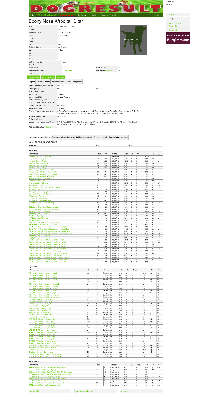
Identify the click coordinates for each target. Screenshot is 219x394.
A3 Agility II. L (46, 238)
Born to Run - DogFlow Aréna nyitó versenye (43, 227)
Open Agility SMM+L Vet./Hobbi (54, 383)
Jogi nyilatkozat (174, 30)
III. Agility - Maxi (46, 312)
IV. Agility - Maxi (50, 334)
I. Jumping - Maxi (46, 310)
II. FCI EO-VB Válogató (36, 332)
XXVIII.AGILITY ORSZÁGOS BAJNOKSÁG (43, 240)
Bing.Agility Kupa (34, 211)
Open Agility (48, 350)
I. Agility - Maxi (45, 306)
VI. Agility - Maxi (50, 343)
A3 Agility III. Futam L (65, 227)
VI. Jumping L (55, 297)
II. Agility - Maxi (46, 308)
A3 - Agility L (54, 224)
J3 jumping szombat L (49, 205)
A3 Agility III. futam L (60, 246)
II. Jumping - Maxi (46, 315)
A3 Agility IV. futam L (60, 253)
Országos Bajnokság (35, 157)
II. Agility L (54, 275)
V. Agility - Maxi (50, 337)
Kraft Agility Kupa (34, 189)
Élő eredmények (67, 14)
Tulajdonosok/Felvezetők (109, 15)
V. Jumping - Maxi (50, 339)
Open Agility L (52, 174)
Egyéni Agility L (64, 260)
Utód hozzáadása (34, 77)
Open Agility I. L (42, 216)
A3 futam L (54, 347)
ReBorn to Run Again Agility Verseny (41, 242)
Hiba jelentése (34, 391)
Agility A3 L (42, 196)
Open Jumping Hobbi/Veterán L (57, 367)
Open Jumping (48, 299)
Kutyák (94, 15)
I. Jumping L (54, 277)
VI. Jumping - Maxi (51, 341)
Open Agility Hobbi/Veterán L (56, 370)
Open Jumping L (53, 172)
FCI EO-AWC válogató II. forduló (39, 286)
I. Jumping (44, 161)
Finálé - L (44, 317)
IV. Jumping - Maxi (51, 332)
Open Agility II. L (42, 218)
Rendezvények (82, 15)
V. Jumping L (55, 295)
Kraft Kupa (32, 216)
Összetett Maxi (48, 157)
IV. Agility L (54, 288)
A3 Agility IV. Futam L (65, 231)
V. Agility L (54, 291)
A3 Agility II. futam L (60, 244)
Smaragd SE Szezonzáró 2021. (39, 222)
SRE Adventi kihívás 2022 (37, 367)
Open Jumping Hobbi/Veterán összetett (59, 372)
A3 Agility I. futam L (60, 242)
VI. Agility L (54, 293)
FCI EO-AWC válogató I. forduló (39, 273)
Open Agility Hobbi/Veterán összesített (59, 374)
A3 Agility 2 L (46, 211)
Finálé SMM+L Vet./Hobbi (52, 385)
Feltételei (108, 70)
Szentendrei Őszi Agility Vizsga (39, 345)
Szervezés (173, 26)
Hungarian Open (34, 159)
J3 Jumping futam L (60, 249)
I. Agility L (54, 273)
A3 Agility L (45, 214)
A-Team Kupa (33, 196)
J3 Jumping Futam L (65, 229)
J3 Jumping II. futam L (61, 251)
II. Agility (43, 159)
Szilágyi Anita (67, 70)
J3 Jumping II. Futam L (66, 233)
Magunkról (124, 391)
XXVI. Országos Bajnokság (38, 170)
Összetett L (51, 176)
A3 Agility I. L (46, 235)
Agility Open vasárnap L (50, 207)
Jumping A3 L (43, 198)
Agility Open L (46, 194)
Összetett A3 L (58, 255)
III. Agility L (54, 279)
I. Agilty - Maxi (49, 321)
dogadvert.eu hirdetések (84, 391)
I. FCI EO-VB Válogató (36, 319)
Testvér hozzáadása (48, 77)
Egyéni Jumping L (64, 257)
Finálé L (50, 170)
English (171, 14)
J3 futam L (44, 183)
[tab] (32, 81)
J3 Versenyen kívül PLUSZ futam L (52, 187)
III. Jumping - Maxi (50, 326)
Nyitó (32, 15)
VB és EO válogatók (47, 14)
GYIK (171, 23)
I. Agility (43, 167)
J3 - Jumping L (55, 222)
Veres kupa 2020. (34, 183)
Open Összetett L (56, 356)
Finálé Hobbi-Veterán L (54, 376)
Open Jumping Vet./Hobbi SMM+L (55, 381)
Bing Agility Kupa (34, 235)
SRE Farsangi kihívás (36, 381)
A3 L (44, 181)
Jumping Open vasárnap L (51, 209)
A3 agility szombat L (49, 203)
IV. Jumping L (55, 286)
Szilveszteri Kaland (35, 178)
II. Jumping (44, 163)
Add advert (60, 77)
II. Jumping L (55, 282)
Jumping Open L (47, 192)
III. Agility (44, 165)
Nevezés (178, 23)
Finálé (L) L (47, 304)
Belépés (156, 15)
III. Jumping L (55, 284)
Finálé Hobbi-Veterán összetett (56, 378)
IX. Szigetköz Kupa (35, 203)
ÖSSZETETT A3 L (45, 200)
